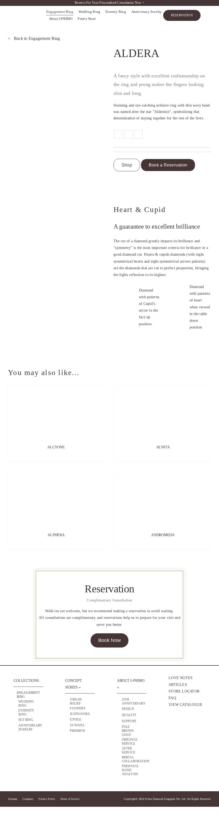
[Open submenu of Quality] (138, 715)
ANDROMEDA (163, 535)
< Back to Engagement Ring (34, 38)
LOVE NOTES (181, 678)
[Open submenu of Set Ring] (35, 720)
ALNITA (163, 447)
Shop (127, 165)
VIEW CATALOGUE (185, 705)
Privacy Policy (46, 798)
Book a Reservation (168, 165)
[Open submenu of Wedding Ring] (35, 702)
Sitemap (12, 798)
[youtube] (192, 724)
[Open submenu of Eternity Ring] (35, 711)
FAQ (172, 698)
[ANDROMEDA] (163, 499)
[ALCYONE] (56, 411)
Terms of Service (69, 798)
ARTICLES (178, 685)
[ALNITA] (163, 411)
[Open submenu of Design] (138, 709)
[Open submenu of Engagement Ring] (35, 693)
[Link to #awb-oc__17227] (208, 15)
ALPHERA (56, 535)
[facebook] (171, 724)
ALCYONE (56, 447)
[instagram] (181, 724)
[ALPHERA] (56, 499)
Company (27, 798)
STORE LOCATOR (184, 691)
